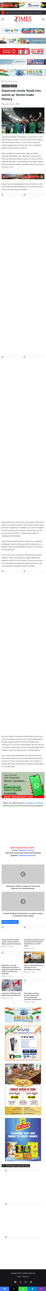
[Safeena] (23, 62)
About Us (26, 1276)
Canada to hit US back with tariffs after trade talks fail (23, 12)
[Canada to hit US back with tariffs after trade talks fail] (12, 985)
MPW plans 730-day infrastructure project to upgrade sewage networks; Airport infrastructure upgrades (12, 969)
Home (5, 81)
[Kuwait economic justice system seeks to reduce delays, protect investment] (12, 932)
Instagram (31, 803)
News (10, 81)
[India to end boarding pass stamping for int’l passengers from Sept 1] (34, 957)
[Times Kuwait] (23, 19)
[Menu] (3, 20)
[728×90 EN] (23, 176)
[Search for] (43, 20)
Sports (15, 81)
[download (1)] (23, 5)
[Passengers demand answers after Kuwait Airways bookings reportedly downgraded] (34, 985)
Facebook (39, 803)
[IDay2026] (23, 72)
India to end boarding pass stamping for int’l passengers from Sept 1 (33, 967)
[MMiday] (23, 40)
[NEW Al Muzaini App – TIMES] (23, 51)
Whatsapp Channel (13, 806)
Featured (6, 86)
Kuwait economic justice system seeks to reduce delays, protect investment (11, 942)
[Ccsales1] (23, 30)
